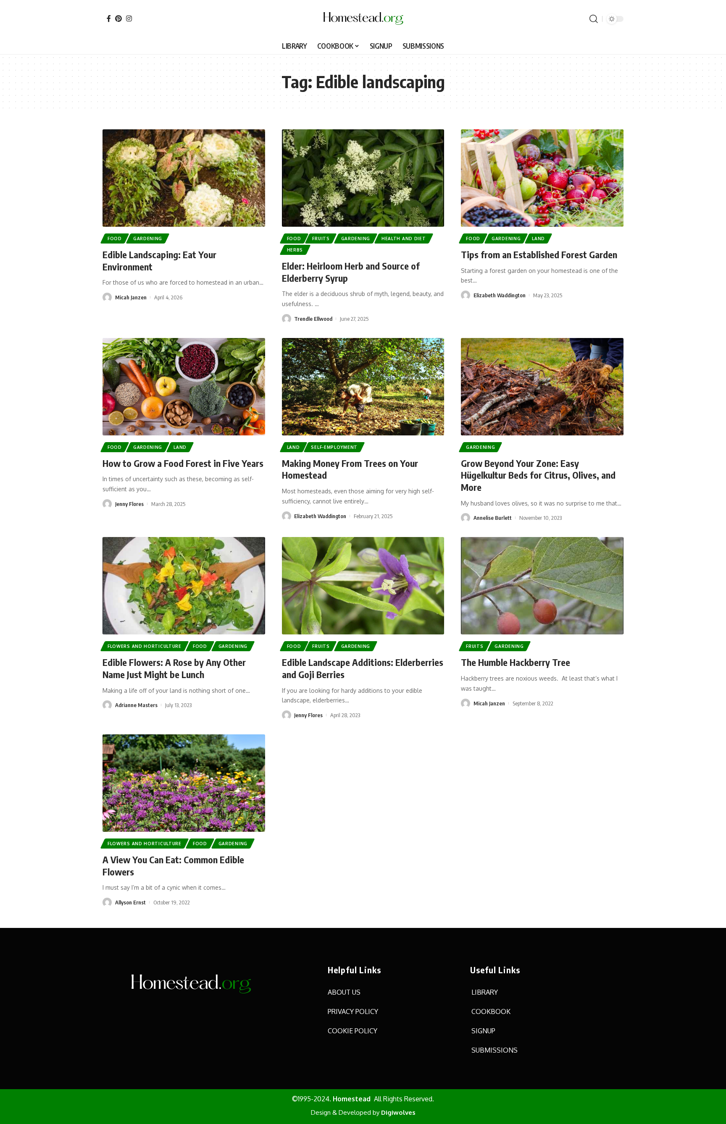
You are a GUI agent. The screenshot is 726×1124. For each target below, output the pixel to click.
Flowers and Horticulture (145, 646)
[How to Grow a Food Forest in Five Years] (184, 386)
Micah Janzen (131, 297)
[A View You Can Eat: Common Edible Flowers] (184, 783)
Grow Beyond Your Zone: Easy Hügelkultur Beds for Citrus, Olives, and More (538, 475)
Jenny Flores (129, 503)
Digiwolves (398, 1112)
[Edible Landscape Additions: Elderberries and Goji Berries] (363, 585)
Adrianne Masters (136, 705)
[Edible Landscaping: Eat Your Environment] (184, 178)
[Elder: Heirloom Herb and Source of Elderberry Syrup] (363, 178)
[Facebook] (109, 18)
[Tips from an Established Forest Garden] (542, 178)
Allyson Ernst (130, 902)
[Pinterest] (118, 18)
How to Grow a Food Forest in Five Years (183, 463)
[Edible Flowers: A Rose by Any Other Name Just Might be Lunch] (184, 585)
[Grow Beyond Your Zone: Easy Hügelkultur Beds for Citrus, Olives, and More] (542, 386)
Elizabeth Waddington (499, 295)
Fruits (320, 238)
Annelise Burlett (492, 517)
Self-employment (334, 447)
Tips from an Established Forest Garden (539, 254)
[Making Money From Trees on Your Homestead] (363, 386)
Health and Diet (403, 238)
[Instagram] (129, 18)
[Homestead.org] (363, 18)
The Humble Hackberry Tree (515, 662)
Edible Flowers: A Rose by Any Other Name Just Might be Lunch (174, 668)
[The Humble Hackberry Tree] (542, 585)
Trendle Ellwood (313, 318)
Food (115, 238)
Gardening (147, 238)
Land (538, 238)
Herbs (295, 249)
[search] (593, 19)
